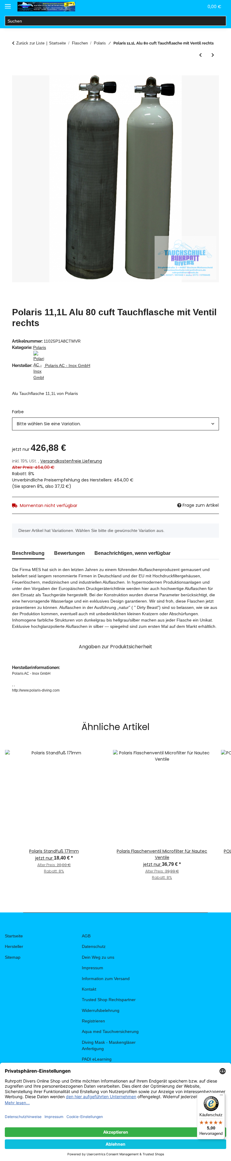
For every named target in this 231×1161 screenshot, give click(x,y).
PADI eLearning (97, 1059)
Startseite (14, 935)
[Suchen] (221, 21)
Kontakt (89, 989)
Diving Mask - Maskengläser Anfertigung (109, 1045)
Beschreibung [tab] (28, 553)
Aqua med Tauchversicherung (110, 1031)
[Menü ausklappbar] (8, 4)
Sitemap (12, 957)
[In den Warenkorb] (17, 72)
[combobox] (115, 423)
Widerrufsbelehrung (100, 1010)
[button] (170, 7)
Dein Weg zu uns (98, 957)
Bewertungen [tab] (69, 553)
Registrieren (93, 1021)
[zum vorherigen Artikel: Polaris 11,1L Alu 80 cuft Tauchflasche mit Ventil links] (200, 55)
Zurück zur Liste (30, 43)
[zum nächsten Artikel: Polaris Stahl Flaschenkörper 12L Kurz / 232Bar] (213, 55)
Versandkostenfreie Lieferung (71, 461)
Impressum (92, 967)
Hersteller (14, 946)
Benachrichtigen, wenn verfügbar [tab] (132, 553)
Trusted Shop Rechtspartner (109, 999)
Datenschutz (94, 946)
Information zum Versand (106, 978)
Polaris (39, 347)
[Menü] (221, 1096)
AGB (86, 935)
